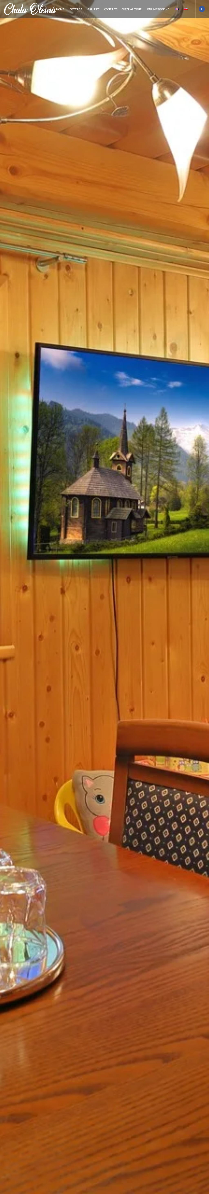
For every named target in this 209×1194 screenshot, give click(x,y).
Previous (9, 597)
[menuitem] (60, 9)
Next (200, 597)
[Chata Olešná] (30, 9)
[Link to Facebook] (202, 9)
